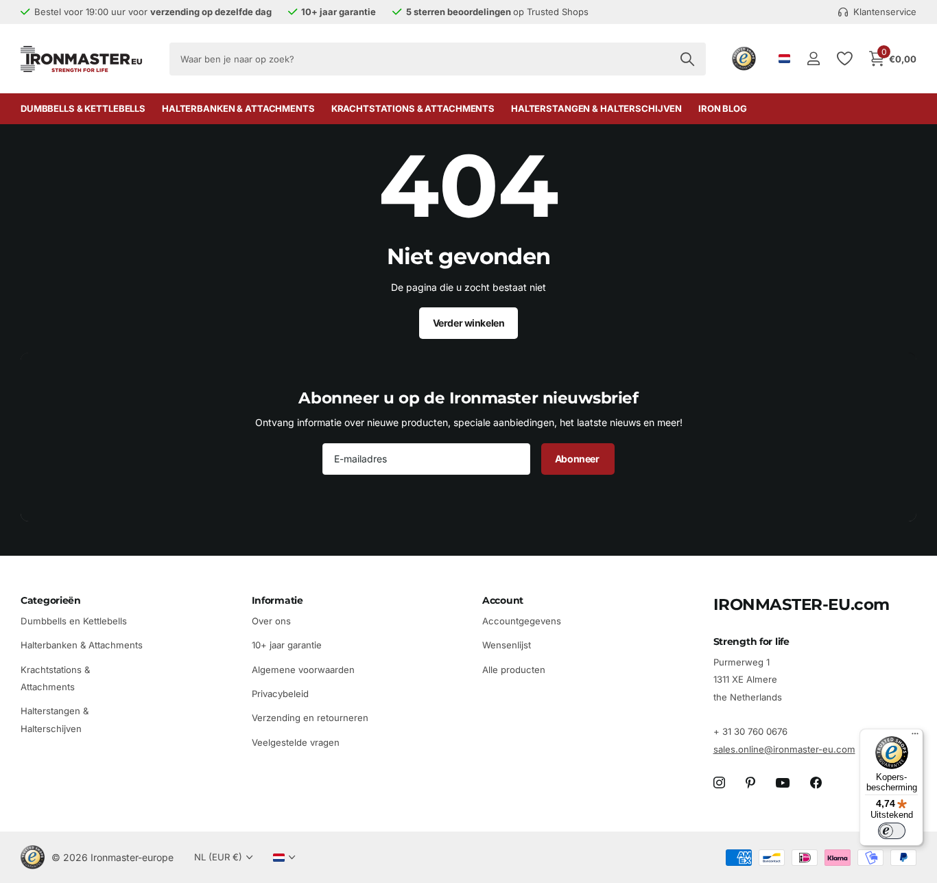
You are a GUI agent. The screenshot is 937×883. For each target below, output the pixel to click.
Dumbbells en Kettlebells (74, 620)
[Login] (813, 58)
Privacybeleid (280, 693)
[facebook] (816, 783)
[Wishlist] (844, 58)
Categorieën (51, 600)
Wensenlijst (506, 645)
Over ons (271, 620)
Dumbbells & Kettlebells (83, 108)
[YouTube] (783, 783)
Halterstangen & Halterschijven (596, 108)
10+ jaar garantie (287, 645)
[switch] (891, 831)
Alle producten (513, 669)
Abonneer (578, 458)
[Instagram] (719, 783)
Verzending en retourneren (310, 718)
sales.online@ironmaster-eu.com (784, 749)
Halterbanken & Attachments (238, 108)
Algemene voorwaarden (303, 669)
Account (502, 600)
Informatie (277, 600)
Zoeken (687, 59)
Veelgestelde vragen (296, 742)
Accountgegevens (521, 620)
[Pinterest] (750, 783)
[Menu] (915, 737)
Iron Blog (722, 108)
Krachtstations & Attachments (413, 108)
